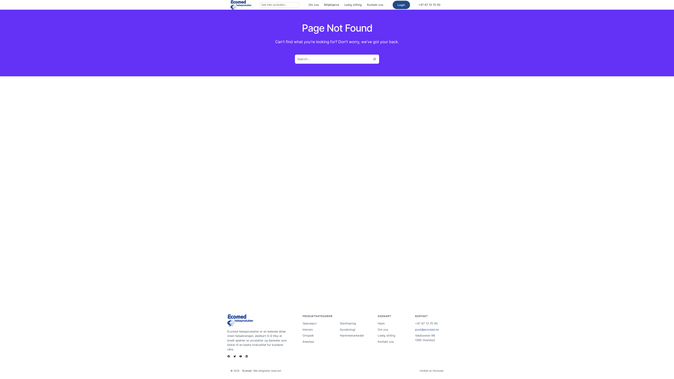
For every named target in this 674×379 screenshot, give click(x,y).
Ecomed (247, 370)
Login (401, 5)
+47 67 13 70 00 (429, 4)
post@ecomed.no (427, 329)
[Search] (374, 59)
